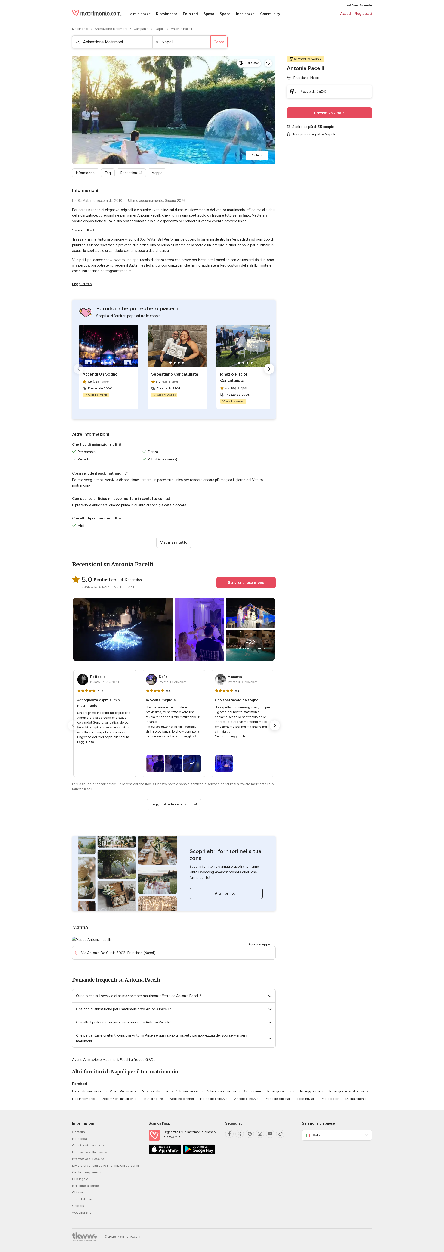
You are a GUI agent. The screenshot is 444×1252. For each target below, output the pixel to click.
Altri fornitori (226, 893)
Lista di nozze (153, 1099)
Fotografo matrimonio (88, 1091)
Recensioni (131, 173)
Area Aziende (361, 5)
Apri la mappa (259, 944)
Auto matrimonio (188, 1091)
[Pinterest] (250, 1134)
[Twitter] (239, 1134)
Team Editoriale (83, 1199)
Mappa (157, 173)
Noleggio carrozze (214, 1099)
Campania (141, 29)
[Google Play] (199, 1153)
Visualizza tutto (174, 542)
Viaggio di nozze (246, 1099)
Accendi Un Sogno (100, 374)
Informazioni (85, 173)
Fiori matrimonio (83, 1099)
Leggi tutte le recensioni (172, 804)
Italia (316, 1135)
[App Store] (165, 1153)
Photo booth (330, 1099)
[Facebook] (229, 1134)
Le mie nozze (139, 14)
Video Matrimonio (123, 1091)
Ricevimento (166, 14)
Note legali (80, 1139)
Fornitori (190, 14)
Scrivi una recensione (246, 582)
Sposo (225, 14)
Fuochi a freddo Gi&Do (138, 1059)
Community (270, 14)
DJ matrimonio (356, 1099)
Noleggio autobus (280, 1091)
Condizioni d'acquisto (88, 1145)
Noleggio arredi (311, 1091)
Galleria (256, 155)
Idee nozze (245, 14)
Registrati (363, 13)
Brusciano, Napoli (306, 77)
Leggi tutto (82, 284)
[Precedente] (79, 369)
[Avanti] (269, 369)
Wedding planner (181, 1099)
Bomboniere (252, 1091)
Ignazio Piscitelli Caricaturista (235, 377)
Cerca (219, 41)
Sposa (209, 14)
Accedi (346, 13)
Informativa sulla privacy (89, 1152)
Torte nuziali (305, 1099)
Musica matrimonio (155, 1091)
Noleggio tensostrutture (346, 1091)
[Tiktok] (280, 1134)
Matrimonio (80, 29)
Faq (108, 173)
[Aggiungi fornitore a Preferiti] (268, 63)
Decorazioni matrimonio (119, 1099)
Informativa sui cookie (88, 1159)
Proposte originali (277, 1099)
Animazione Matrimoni (111, 29)
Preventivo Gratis (329, 113)
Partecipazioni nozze (221, 1091)
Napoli (160, 29)
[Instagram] (260, 1134)
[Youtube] (270, 1134)
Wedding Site (82, 1213)
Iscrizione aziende (85, 1186)
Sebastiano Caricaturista (174, 374)
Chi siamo (79, 1192)
